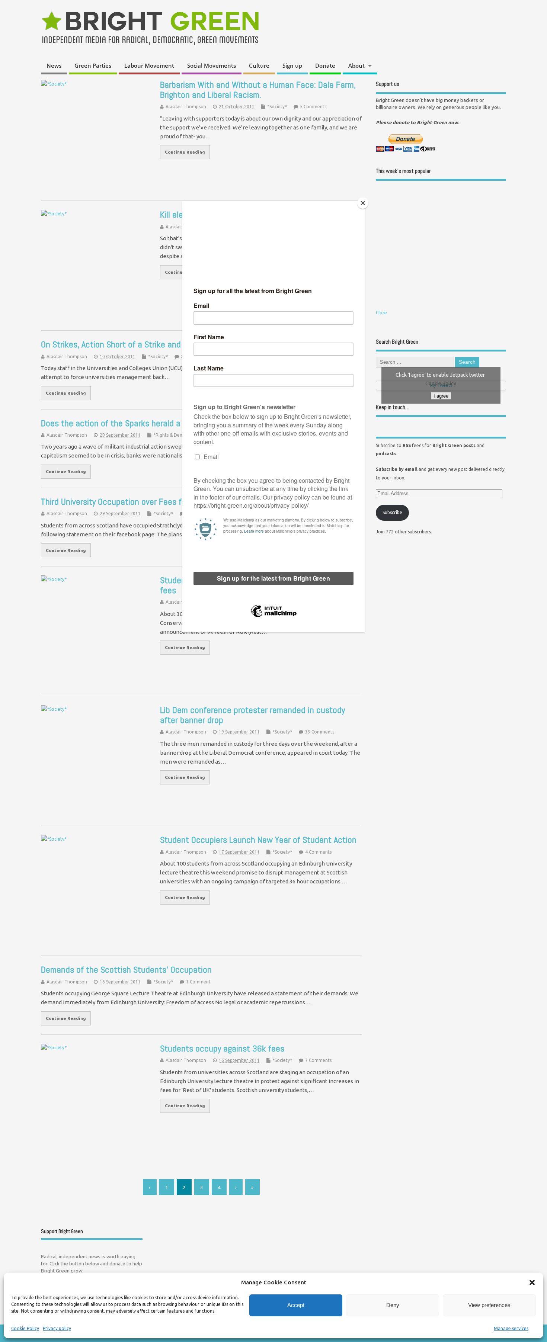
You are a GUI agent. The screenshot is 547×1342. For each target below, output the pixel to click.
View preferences (489, 1305)
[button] (532, 1282)
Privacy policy (57, 1328)
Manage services (511, 1328)
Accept (295, 1305)
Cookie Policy (25, 1328)
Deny (392, 1305)
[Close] (362, 203)
